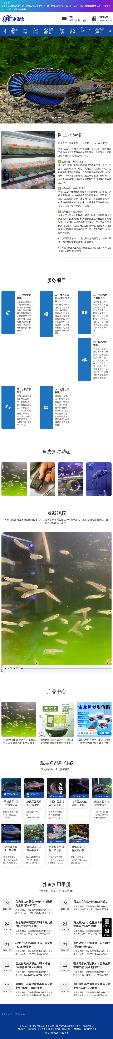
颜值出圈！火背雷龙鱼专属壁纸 (101, 805)
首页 (5, 31)
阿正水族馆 (20, 1014)
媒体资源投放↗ (99, 31)
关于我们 (83, 29)
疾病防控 (35, 31)
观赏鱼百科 (14, 31)
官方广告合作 (90, 1028)
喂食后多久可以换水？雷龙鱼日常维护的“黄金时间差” (91, 965)
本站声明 (66, 1028)
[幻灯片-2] (56, 79)
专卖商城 (72, 31)
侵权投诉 (77, 1028)
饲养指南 (25, 31)
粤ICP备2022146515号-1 (56, 1032)
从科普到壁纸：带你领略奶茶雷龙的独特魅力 (11, 852)
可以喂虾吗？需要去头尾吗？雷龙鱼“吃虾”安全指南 (91, 985)
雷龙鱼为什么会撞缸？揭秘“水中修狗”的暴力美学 (91, 924)
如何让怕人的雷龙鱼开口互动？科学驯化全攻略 (91, 944)
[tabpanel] (56, 79)
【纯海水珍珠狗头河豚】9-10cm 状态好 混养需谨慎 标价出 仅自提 (94, 741)
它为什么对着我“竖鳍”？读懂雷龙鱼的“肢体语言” (34, 903)
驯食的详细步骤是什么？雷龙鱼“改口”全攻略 (34, 944)
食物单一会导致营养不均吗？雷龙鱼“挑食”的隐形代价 (34, 985)
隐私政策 (32, 1028)
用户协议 (43, 1028)
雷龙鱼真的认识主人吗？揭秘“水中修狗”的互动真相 (32, 965)
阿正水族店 (6, 1014)
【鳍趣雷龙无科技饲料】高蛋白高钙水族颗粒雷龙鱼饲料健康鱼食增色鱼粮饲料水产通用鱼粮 (18, 743)
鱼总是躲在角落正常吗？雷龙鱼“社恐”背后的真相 (34, 924)
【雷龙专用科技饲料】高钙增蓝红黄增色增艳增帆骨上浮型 (56, 741)
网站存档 (54, 1028)
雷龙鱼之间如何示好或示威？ (90, 902)
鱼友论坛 (62, 31)
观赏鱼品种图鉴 (48, 31)
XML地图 (21, 1028)
